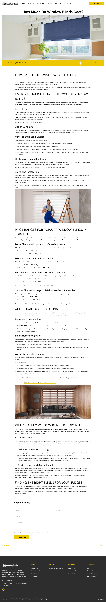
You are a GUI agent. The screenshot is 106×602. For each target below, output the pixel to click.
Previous (6, 545)
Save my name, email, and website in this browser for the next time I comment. (37, 532)
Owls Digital (45, 599)
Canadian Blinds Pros (95, 63)
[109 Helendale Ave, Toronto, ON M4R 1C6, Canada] (3, 583)
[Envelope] (3, 590)
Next (100, 545)
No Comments (27, 63)
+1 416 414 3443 (8, 581)
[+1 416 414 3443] (3, 580)
